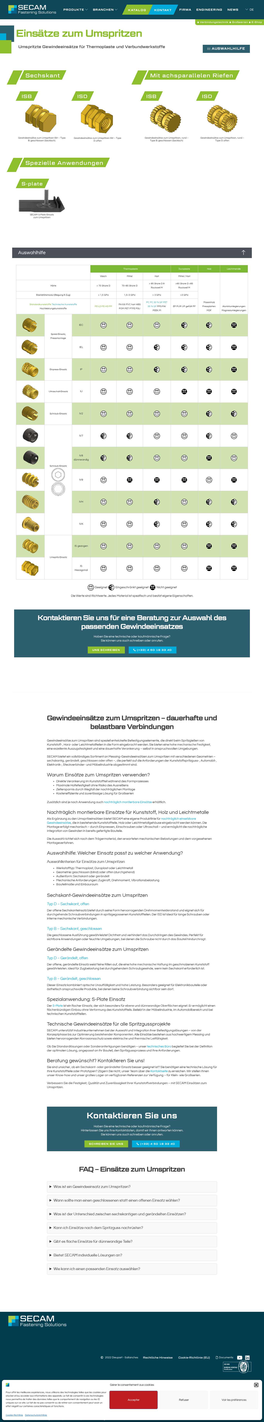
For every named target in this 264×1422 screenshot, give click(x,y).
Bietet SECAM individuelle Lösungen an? (88, 1255)
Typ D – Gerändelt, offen (67, 958)
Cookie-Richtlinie (14, 1415)
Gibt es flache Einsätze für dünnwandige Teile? (93, 1242)
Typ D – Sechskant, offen (68, 904)
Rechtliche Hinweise (158, 1357)
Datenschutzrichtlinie (36, 1415)
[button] (256, 1385)
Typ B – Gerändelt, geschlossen (74, 979)
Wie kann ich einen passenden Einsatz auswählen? (97, 1269)
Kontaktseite (159, 1071)
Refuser (184, 1399)
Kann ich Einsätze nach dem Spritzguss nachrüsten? (98, 1228)
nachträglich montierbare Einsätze (128, 802)
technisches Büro (159, 1046)
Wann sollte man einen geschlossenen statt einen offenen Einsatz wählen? (117, 1201)
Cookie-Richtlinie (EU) (194, 1357)
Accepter (134, 1399)
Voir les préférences (234, 1399)
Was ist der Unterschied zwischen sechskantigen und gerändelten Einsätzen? (120, 1214)
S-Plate (58, 1005)
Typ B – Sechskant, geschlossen (74, 929)
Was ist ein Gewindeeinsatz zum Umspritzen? (92, 1187)
